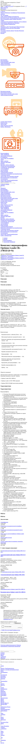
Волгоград (3, 677)
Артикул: (3, 254)
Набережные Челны (5, 706)
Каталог (3, 654)
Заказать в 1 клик (9, 276)
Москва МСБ (4, 704)
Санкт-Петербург (5, 726)
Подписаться (17, 623)
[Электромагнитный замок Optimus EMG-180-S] (13, 572)
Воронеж (3, 678)
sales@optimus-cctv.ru (15, 630)
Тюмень (2, 735)
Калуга (2, 690)
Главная (2, 652)
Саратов (3, 727)
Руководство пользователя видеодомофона (11, 526)
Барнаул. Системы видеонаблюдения (10, 669)
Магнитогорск (4, 697)
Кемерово (3, 691)
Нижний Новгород (5, 709)
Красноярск (3, 694)
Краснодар (3, 692)
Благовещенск (4, 672)
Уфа (2, 737)
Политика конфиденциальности (8, 645)
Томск (2, 732)
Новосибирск (4, 710)
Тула (2, 733)
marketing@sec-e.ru (8, 619)
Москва (2, 701)
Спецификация (4, 522)
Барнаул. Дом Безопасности (7, 668)
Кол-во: (2, 271)
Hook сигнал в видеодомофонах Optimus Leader (12, 533)
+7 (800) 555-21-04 (8, 6)
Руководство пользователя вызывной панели (12, 529)
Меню (2, 655)
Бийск (2, 671)
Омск (2, 713)
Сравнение (3, 656)
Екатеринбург (4, 681)
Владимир (3, 676)
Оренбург (3, 714)
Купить (2, 276)
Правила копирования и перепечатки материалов (11, 645)
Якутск (2, 742)
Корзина (3, 185)
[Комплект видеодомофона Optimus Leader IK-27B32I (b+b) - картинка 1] (14, 256)
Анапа (2, 665)
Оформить (3, 188)
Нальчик (3, 708)
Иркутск (3, 685)
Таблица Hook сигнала (6, 537)
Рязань (2, 723)
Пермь (2, 718)
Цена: (2, 270)
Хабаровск (3, 740)
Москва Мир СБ (5, 703)
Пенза (2, 717)
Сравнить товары (5, 184)
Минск (2, 699)
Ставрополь (3, 728)
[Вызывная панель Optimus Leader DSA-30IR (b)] (13, 589)
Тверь (2, 731)
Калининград (4, 689)
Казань (2, 687)
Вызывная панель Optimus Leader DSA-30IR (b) (13, 592)
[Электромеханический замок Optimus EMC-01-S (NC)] (14, 552)
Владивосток (4, 674)
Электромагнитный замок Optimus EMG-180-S (13, 574)
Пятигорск (3, 719)
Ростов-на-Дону (4, 722)
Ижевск (2, 683)
